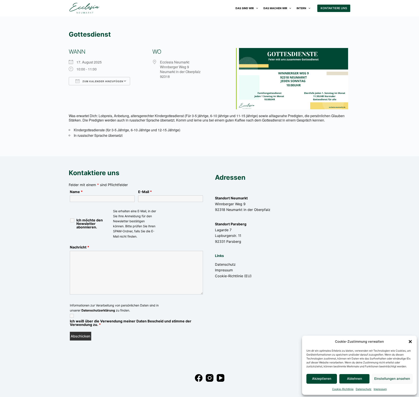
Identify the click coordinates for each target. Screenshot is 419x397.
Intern (301, 8)
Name (76, 192)
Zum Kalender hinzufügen (102, 81)
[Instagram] (209, 378)
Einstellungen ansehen (392, 378)
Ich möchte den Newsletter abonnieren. (89, 223)
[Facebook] (199, 378)
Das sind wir (244, 8)
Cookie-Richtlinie (343, 389)
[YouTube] (220, 378)
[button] (410, 341)
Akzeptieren (321, 378)
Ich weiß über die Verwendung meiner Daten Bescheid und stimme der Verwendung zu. (130, 322)
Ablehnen (354, 378)
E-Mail (145, 192)
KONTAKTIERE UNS (334, 8)
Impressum (380, 389)
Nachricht (79, 247)
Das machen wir (275, 8)
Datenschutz (363, 389)
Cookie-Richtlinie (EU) (233, 276)
